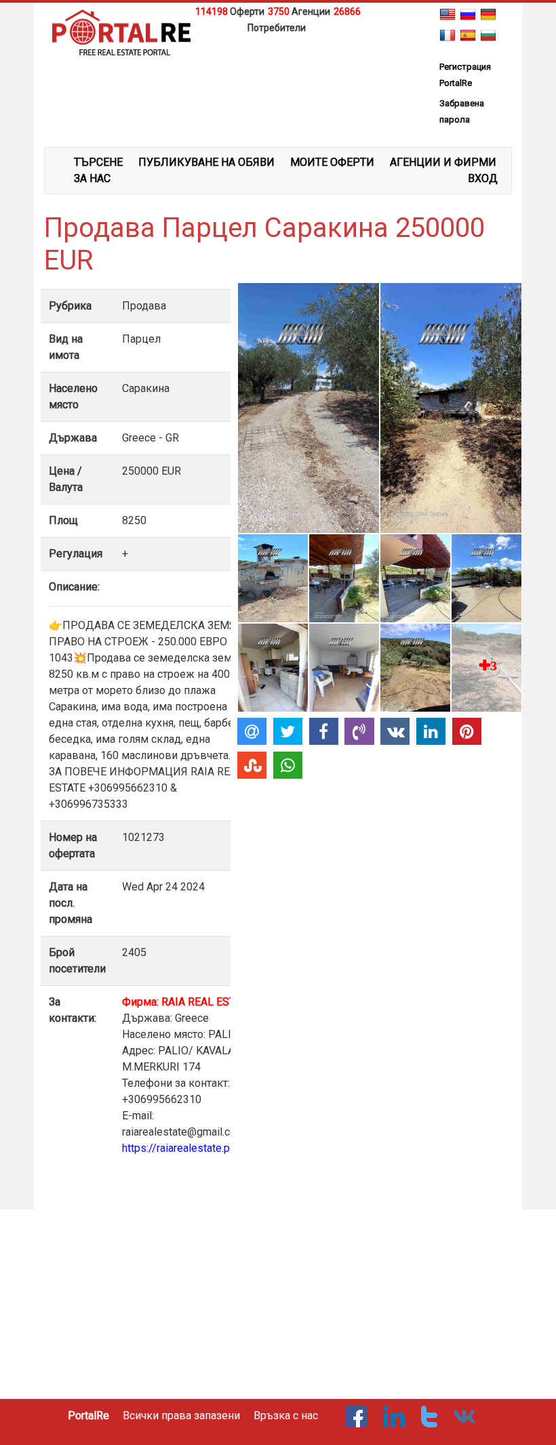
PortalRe (88, 1415)
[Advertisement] (278, 56)
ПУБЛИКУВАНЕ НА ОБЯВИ (206, 162)
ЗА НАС (92, 178)
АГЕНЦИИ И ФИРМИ (443, 162)
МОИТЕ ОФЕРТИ (332, 162)
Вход (483, 178)
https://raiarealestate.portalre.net (199, 1148)
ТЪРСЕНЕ (98, 162)
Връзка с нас (286, 1415)
